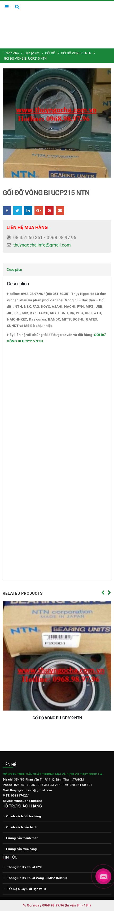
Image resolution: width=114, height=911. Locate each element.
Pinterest (49, 200)
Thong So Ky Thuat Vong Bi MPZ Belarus (37, 868)
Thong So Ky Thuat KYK (24, 857)
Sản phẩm (32, 43)
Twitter (17, 200)
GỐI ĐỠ (50, 43)
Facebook (7, 200)
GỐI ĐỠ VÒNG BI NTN (76, 43)
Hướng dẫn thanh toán (22, 828)
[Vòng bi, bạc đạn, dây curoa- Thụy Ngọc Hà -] (57, 19)
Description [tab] (14, 259)
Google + (38, 200)
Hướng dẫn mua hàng (21, 838)
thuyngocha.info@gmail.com (42, 234)
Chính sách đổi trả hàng (23, 806)
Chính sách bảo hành (21, 817)
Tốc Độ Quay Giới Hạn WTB (26, 879)
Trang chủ (11, 43)
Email (60, 200)
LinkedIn (28, 200)
